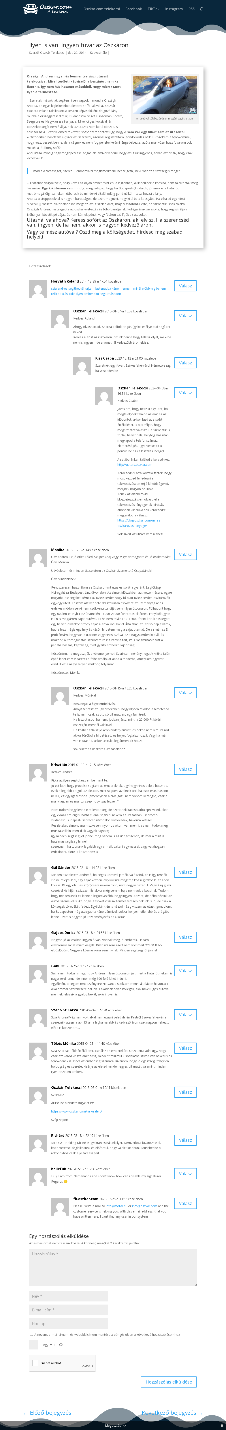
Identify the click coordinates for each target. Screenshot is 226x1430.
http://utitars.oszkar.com (134, 464)
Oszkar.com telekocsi (101, 9)
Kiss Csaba (104, 358)
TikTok (154, 9)
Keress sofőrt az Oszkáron (99, 219)
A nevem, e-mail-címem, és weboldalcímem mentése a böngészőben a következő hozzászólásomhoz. (107, 1334)
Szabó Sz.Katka (64, 1010)
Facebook (134, 9)
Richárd (57, 1135)
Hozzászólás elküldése (169, 1382)
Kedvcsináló (98, 52)
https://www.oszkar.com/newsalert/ (76, 1111)
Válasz (185, 286)
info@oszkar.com (144, 1206)
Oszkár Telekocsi (52, 52)
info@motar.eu (116, 1206)
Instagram (174, 9)
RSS (191, 9)
